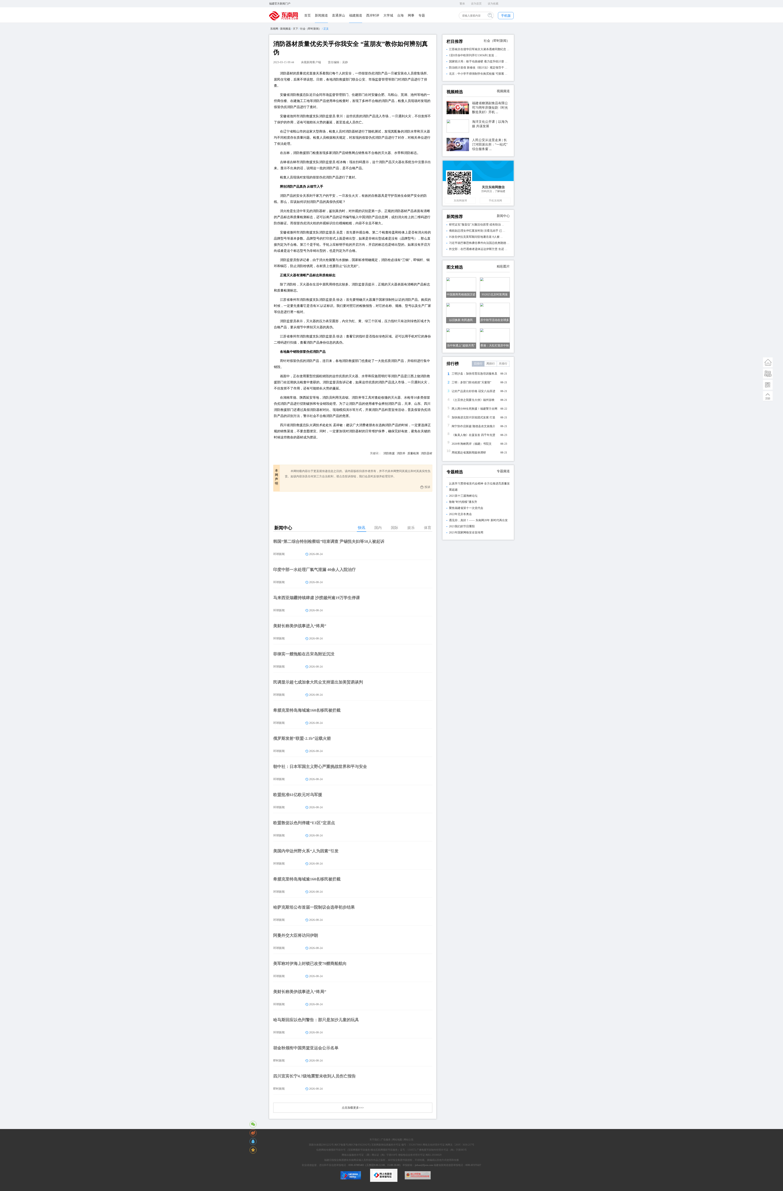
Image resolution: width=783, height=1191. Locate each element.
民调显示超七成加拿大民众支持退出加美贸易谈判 (318, 682)
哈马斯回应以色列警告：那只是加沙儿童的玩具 (316, 1019)
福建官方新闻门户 (279, 3)
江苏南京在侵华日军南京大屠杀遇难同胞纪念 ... (479, 49)
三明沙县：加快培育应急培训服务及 (474, 373)
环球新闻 (279, 554)
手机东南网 (495, 200)
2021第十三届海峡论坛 (463, 495)
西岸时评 (372, 15)
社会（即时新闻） (310, 28)
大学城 (388, 15)
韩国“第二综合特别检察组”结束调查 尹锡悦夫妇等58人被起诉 (328, 541)
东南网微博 (460, 200)
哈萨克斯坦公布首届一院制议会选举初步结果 (314, 907)
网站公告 (409, 1139)
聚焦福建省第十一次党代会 (466, 508)
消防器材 (426, 453)
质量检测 (413, 453)
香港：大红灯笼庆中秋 (494, 345)
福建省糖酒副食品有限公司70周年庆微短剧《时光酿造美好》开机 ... (490, 107)
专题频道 (503, 471)
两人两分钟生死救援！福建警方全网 (474, 408)
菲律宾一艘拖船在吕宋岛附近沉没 (303, 654)
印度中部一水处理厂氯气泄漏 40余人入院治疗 (314, 569)
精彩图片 (503, 266)
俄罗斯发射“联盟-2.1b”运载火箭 (302, 738)
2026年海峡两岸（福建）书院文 (472, 443)
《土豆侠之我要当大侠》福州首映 (473, 399)
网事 (411, 15)
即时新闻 (279, 1060)
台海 (400, 15)
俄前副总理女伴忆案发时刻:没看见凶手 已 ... (477, 230)
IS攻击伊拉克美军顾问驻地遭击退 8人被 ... (476, 236)
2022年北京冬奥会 (460, 514)
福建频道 (355, 15)
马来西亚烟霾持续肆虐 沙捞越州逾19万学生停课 (316, 597)
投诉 (427, 487)
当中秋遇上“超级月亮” (461, 345)
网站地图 (397, 1139)
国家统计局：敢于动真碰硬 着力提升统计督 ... (478, 61)
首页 (307, 15)
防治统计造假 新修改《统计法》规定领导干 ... (478, 67)
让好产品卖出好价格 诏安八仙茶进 (473, 391)
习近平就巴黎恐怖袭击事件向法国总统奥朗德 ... (479, 242)
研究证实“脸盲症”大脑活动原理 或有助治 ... (476, 224)
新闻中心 (503, 216)
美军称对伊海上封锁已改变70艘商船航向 (310, 963)
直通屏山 (338, 15)
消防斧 (401, 453)
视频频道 (503, 91)
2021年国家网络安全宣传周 (466, 532)
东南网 (274, 28)
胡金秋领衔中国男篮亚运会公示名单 (305, 1048)
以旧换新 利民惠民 (461, 320)
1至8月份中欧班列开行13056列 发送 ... (473, 55)
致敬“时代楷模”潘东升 (463, 501)
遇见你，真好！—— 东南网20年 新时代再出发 (478, 520)
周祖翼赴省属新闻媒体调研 (469, 452)
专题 (421, 15)
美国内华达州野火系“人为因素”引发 (305, 851)
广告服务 (386, 1139)
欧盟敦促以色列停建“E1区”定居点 (304, 823)
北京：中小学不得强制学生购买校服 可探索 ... (478, 73)
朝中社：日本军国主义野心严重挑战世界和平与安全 (320, 766)
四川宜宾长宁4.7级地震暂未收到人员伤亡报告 (314, 1076)
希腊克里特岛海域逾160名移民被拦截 (307, 710)
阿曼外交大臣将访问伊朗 (295, 935)
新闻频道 (321, 15)
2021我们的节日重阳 (462, 526)
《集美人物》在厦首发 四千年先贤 (473, 435)
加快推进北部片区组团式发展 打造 (473, 417)
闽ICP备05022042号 (359, 1144)
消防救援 (389, 453)
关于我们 (374, 1139)
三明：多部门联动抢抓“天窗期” (471, 382)
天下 (295, 28)
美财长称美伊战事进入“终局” (299, 626)
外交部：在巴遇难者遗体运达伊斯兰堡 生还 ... (478, 249)
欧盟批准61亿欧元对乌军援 (297, 794)
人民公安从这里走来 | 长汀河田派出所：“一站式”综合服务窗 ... (490, 144)
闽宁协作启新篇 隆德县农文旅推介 (473, 426)
